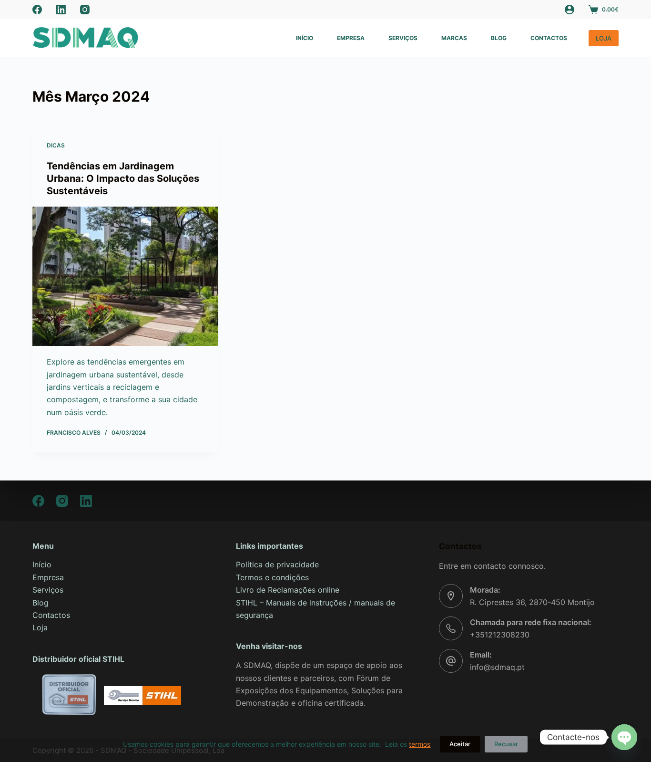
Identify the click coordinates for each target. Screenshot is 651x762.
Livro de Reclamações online (287, 590)
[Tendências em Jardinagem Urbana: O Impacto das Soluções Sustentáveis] (125, 276)
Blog (499, 38)
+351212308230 (499, 634)
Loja (40, 627)
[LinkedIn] (61, 9)
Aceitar (459, 744)
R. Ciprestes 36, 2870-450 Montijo (532, 602)
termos (419, 744)
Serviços (402, 38)
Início (304, 38)
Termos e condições (272, 577)
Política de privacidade (277, 564)
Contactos (548, 38)
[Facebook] (37, 9)
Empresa (351, 38)
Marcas (454, 38)
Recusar (506, 744)
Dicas (56, 145)
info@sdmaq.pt (497, 667)
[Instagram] (85, 9)
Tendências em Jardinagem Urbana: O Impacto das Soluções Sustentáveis (123, 178)
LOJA (603, 38)
